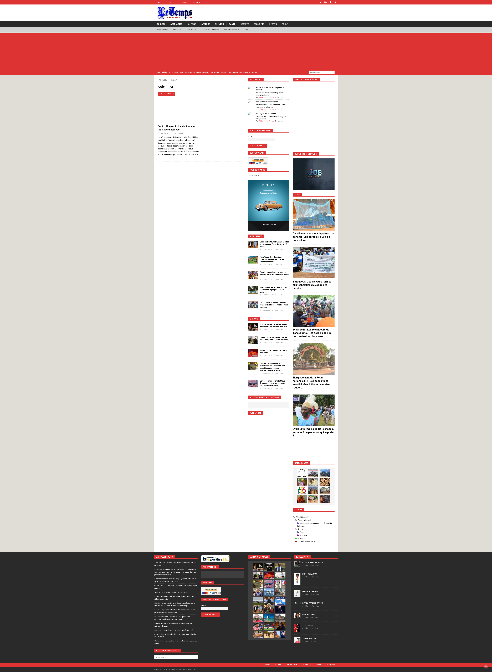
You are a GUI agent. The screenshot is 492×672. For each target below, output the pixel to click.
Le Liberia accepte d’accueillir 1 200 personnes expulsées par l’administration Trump (172, 618)
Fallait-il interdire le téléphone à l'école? (270, 88)
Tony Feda (307, 625)
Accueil (161, 24)
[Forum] (335, 2)
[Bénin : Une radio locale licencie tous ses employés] (178, 107)
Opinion (219, 24)
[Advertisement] (246, 51)
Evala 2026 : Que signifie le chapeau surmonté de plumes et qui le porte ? (313, 432)
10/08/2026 (266, 280)
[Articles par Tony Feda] (297, 630)
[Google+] (325, 2)
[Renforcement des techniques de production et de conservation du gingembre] (325, 482)
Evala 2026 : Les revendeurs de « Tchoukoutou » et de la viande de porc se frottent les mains (312, 333)
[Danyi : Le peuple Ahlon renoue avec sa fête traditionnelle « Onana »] (253, 275)
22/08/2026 (266, 355)
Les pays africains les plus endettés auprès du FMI (173, 630)
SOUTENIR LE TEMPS (231, 29)
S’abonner (177, 29)
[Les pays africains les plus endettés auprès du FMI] (269, 592)
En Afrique (307, 664)
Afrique (205, 24)
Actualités (176, 24)
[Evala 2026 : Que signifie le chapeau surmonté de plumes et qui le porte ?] (314, 410)
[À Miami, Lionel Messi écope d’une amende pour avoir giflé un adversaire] (280, 575)
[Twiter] (320, 2)
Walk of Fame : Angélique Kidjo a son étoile (170, 592)
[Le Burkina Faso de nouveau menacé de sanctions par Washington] (280, 634)
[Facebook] (330, 2)
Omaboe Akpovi (310, 591)
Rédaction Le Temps (266, 97)
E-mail (251, 136)
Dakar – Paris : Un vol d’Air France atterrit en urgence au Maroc (175, 642)
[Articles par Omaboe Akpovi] (297, 595)
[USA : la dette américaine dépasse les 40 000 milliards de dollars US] (280, 592)
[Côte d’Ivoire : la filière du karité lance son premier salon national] (253, 340)
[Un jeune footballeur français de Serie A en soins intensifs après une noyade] (258, 626)
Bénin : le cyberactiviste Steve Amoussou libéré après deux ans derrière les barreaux (274, 383)
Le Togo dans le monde (266, 113)
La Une (159, 2)
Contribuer (191, 29)
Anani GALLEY (309, 638)
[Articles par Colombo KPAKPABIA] (297, 566)
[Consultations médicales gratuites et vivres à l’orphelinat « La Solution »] (313, 473)
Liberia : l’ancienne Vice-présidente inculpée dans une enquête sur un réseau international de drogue (174, 604)
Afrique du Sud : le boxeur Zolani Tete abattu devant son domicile (175, 564)
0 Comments (178, 133)
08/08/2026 (266, 295)
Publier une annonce (210, 29)
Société (244, 24)
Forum (207, 2)
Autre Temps (256, 236)
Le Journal (182, 2)
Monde (318, 664)
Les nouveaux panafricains (267, 101)
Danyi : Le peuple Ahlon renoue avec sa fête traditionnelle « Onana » (274, 274)
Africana (254, 319)
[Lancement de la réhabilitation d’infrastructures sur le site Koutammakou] (313, 490)
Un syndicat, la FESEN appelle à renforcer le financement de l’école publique (274, 304)
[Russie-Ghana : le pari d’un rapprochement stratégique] (269, 609)
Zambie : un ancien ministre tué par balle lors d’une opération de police (173, 624)
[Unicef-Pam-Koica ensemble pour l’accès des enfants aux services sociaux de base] (325, 473)
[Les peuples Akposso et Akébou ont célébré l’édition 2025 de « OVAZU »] (313, 482)
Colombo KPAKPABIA (312, 562)
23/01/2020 (164, 133)
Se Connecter (162, 29)
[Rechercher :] (322, 72)
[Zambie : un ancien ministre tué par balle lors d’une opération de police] (258, 592)
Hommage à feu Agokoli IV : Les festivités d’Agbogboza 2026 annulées (273, 289)
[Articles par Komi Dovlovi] (297, 583)
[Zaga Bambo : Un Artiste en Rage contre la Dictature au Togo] (302, 499)
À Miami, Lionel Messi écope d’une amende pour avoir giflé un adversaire (174, 597)
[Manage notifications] (486, 666)
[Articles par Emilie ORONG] (297, 616)
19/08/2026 (266, 249)
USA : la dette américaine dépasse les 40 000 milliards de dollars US (175, 635)
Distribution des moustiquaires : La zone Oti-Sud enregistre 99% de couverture (313, 237)
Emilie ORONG (309, 614)
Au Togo (192, 24)
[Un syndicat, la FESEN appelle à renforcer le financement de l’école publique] (253, 305)
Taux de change (253, 175)
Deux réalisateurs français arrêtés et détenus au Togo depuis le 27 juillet (274, 244)
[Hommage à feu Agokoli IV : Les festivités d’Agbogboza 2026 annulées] (253, 290)
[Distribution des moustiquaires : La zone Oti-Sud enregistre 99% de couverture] (314, 215)
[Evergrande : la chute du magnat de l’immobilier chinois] (269, 601)
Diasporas (331, 664)
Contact (196, 2)
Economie (259, 24)
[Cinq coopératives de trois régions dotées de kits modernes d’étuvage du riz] (325, 490)
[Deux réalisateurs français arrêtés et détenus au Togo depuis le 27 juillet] (253, 244)
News (169, 2)
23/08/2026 (266, 330)
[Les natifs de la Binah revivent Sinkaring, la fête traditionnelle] (313, 499)
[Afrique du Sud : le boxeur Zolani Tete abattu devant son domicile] (253, 327)
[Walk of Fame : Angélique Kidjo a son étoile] (253, 353)
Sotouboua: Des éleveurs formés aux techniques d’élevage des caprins (312, 285)
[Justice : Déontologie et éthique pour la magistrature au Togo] (302, 473)
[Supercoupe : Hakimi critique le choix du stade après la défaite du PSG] (269, 626)
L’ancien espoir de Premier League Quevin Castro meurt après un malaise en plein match (175, 580)
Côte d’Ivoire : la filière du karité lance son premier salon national (175, 587)
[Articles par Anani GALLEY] (297, 642)
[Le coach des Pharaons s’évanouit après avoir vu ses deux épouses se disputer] (280, 609)
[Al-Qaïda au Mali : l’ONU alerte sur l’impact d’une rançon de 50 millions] (269, 634)
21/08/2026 (266, 373)
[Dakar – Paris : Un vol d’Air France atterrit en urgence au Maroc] (258, 601)
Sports (273, 24)
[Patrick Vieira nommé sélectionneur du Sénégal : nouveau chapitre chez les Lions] (258, 618)
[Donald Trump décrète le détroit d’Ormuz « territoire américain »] (280, 601)
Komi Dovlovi (309, 574)
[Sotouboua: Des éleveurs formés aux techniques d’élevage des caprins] (314, 263)
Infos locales (292, 664)
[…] (159, 157)
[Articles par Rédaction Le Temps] (297, 606)
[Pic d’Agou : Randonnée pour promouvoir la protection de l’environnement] (253, 260)
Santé (232, 24)
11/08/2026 (266, 264)
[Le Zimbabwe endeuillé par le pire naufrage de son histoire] (258, 634)
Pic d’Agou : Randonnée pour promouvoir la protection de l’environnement (272, 259)
